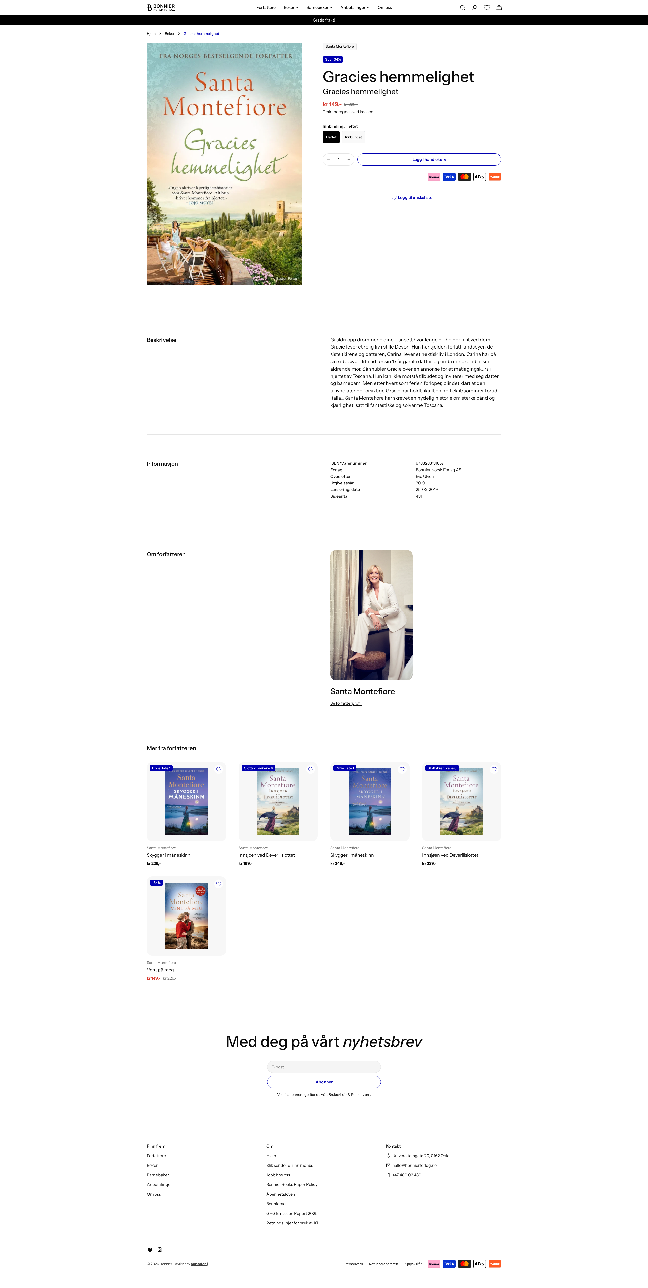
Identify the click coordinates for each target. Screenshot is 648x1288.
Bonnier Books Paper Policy (291, 1184)
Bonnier (166, 1264)
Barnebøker (158, 1174)
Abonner (324, 1082)
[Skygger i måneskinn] (186, 801)
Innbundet (353, 137)
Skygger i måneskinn (168, 855)
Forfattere (156, 1155)
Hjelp (271, 1155)
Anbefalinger (159, 1184)
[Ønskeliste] (487, 7)
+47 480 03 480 (406, 1174)
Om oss (154, 1194)
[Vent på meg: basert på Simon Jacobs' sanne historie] (186, 916)
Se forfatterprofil (346, 703)
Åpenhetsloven (280, 1194)
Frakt (328, 111)
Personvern (354, 1264)
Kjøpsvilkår (413, 1264)
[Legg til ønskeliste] (219, 769)
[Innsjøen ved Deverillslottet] (278, 801)
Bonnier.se (276, 1203)
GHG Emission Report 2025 (291, 1213)
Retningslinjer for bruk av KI (292, 1222)
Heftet (331, 137)
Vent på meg (160, 969)
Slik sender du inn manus (289, 1165)
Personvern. (361, 1094)
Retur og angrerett (383, 1264)
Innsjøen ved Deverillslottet (267, 855)
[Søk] (463, 8)
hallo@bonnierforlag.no (414, 1165)
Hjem (151, 33)
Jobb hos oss (278, 1174)
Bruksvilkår (338, 1094)
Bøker (169, 33)
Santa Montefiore (340, 46)
